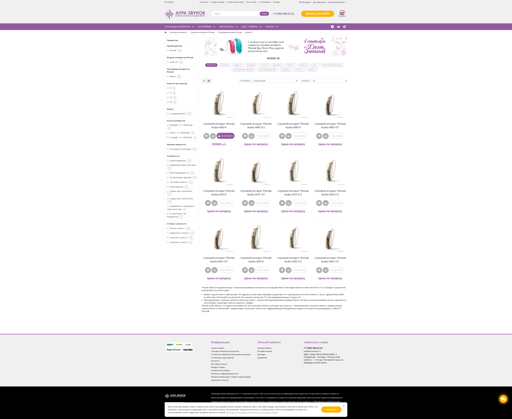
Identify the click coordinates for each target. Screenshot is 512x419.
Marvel (174, 76)
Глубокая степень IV (180, 242)
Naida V (290, 65)
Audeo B (225, 65)
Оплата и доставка (235, 2)
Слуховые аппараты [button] (177, 26)
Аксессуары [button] (226, 26)
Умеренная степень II (181, 233)
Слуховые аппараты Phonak (202, 32)
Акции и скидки (217, 2)
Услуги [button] (269, 26)
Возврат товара (218, 367)
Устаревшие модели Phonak (230, 32)
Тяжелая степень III (180, 237)
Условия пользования (220, 370)
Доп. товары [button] (249, 26)
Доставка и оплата (219, 364)
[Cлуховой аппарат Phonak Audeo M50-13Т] (219, 237)
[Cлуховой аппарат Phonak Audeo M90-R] (293, 103)
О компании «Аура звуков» (222, 357)
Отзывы (276, 2)
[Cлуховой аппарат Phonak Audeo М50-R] (219, 103)
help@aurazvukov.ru (312, 351)
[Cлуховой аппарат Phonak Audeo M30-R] (256, 237)
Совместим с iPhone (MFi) (181, 200)
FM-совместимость (180, 182)
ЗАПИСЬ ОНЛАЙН (317, 13)
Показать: (306, 81)
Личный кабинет (264, 348)
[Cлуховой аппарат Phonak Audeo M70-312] (293, 170)
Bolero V (277, 65)
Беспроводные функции (182, 177)
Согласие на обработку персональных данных (231, 354)
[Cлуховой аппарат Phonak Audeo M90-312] (256, 103)
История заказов (264, 351)
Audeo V (299, 70)
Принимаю (331, 409)
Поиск (264, 13)
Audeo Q (286, 70)
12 (172, 92)
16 (172, 97)
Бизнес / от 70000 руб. (181, 132)
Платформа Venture (243, 70)
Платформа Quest (268, 70)
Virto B (264, 65)
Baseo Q (303, 65)
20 (172, 102)
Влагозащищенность (181, 172)
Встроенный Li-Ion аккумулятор (176, 215)
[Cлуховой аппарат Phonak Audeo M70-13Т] (256, 170)
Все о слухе (251, 2)
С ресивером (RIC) (179, 113)
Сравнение (262, 357)
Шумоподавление (179, 160)
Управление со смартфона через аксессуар (180, 208)
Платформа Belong (332, 65)
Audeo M (175, 62)
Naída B (237, 65)
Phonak (175, 50)
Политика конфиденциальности (224, 373)
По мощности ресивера (182, 149)
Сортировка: (245, 81)
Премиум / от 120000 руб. (181, 126)
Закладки (261, 354)
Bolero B (251, 65)
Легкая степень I (179, 228)
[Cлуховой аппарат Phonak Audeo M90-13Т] (330, 103)
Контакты (204, 2)
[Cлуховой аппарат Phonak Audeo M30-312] (293, 237)
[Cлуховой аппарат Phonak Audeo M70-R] (219, 170)
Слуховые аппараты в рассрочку (225, 351)
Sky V (315, 65)
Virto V (312, 70)
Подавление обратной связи (182, 166)
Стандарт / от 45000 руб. (182, 137)
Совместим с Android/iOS (180, 193)
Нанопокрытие (178, 186)
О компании (265, 2)
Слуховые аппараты (178, 32)
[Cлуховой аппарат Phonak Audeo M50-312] (330, 170)
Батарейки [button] (204, 26)
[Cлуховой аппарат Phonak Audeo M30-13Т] (330, 237)
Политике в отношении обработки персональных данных (252, 412)
